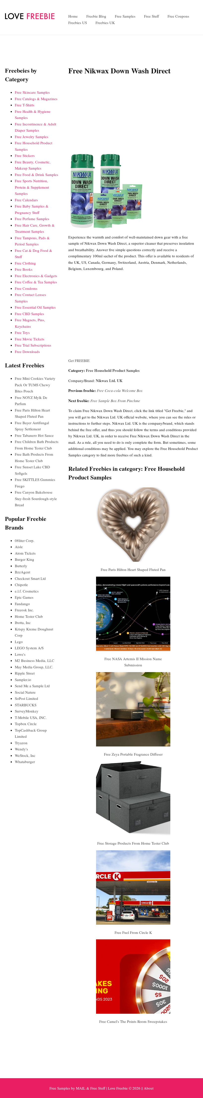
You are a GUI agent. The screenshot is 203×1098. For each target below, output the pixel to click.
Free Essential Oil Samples (35, 307)
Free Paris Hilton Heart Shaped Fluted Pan (133, 569)
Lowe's (20, 654)
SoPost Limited (26, 698)
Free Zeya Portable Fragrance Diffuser (133, 754)
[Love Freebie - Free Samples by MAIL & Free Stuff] (29, 18)
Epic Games (24, 597)
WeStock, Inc (25, 755)
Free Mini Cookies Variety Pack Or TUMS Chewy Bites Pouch (35, 384)
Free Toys (22, 332)
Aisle (19, 546)
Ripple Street (25, 673)
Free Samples (125, 16)
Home (73, 16)
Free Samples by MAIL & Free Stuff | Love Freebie (89, 1088)
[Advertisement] (133, 115)
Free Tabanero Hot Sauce (34, 435)
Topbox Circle (26, 723)
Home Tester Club (29, 616)
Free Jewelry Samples (31, 136)
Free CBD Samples (29, 313)
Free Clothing (25, 263)
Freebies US (77, 22)
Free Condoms (26, 288)
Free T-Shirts (24, 104)
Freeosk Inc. (24, 609)
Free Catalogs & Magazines (36, 98)
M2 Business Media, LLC (34, 660)
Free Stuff (151, 16)
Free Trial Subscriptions (33, 345)
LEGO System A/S (29, 647)
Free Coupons (178, 16)
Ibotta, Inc (23, 622)
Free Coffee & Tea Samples (36, 281)
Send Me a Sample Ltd (32, 685)
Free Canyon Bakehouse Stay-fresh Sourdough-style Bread (36, 498)
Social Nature (25, 692)
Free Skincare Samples (32, 92)
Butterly (21, 565)
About (148, 1088)
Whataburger (25, 761)
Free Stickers (25, 155)
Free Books (23, 269)
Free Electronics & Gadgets (36, 275)
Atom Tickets (25, 553)
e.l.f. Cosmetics (27, 591)
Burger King (24, 559)
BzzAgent (22, 571)
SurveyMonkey (26, 711)
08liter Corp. (24, 540)
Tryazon (21, 742)
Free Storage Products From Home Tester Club (133, 843)
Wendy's (21, 748)
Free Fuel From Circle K (133, 932)
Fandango (22, 603)
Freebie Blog (96, 16)
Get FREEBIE (79, 360)
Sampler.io (23, 679)
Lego (19, 641)
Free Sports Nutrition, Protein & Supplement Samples (32, 187)
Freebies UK (105, 22)
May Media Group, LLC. (34, 666)
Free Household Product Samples (113, 370)
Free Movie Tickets (29, 338)
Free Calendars (26, 199)
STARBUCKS (25, 704)
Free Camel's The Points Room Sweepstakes (133, 1021)
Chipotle (21, 584)
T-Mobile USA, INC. (31, 717)
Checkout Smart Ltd (30, 578)
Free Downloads (27, 351)
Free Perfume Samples (32, 218)
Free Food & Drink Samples (36, 174)
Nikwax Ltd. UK (109, 380)
